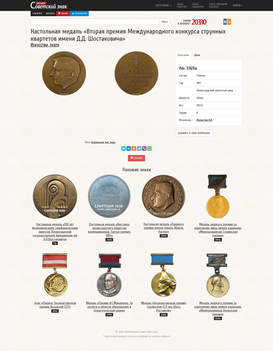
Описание (183, 55)
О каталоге (37, 13)
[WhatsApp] (149, 148)
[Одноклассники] (134, 148)
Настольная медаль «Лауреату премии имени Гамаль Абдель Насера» (164, 228)
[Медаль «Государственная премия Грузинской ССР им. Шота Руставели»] (163, 275)
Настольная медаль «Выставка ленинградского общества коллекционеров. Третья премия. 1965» (109, 229)
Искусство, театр (45, 44)
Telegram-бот (81, 13)
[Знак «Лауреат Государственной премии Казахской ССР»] (55, 275)
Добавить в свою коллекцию (194, 133)
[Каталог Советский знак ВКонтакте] (225, 21)
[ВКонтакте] (128, 148)
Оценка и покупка (181, 5)
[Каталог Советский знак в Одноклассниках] (229, 21)
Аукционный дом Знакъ (103, 142)
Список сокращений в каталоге (218, 5)
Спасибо (64, 13)
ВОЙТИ (236, 5)
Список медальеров (198, 5)
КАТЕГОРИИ (163, 5)
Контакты (50, 13)
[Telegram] (139, 148)
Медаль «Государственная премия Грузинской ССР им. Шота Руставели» (163, 306)
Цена (197, 55)
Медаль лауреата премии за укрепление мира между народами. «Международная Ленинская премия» (218, 308)
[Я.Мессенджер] (123, 148)
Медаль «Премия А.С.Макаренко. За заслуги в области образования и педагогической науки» (109, 306)
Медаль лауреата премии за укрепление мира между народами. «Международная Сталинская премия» (218, 229)
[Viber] (144, 148)
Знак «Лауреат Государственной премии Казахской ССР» (55, 305)
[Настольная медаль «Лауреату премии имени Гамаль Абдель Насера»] (163, 196)
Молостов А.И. (204, 120)
